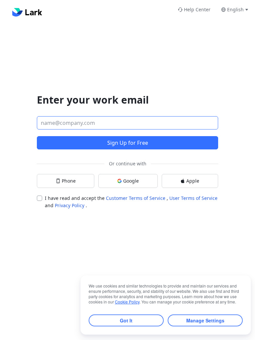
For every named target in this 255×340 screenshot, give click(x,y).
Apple (192, 181)
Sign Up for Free (127, 142)
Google (131, 181)
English (235, 9)
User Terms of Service (193, 198)
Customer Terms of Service (136, 198)
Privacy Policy (70, 205)
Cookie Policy (127, 301)
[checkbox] (39, 198)
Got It (126, 320)
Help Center (197, 9)
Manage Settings (205, 320)
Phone (69, 181)
